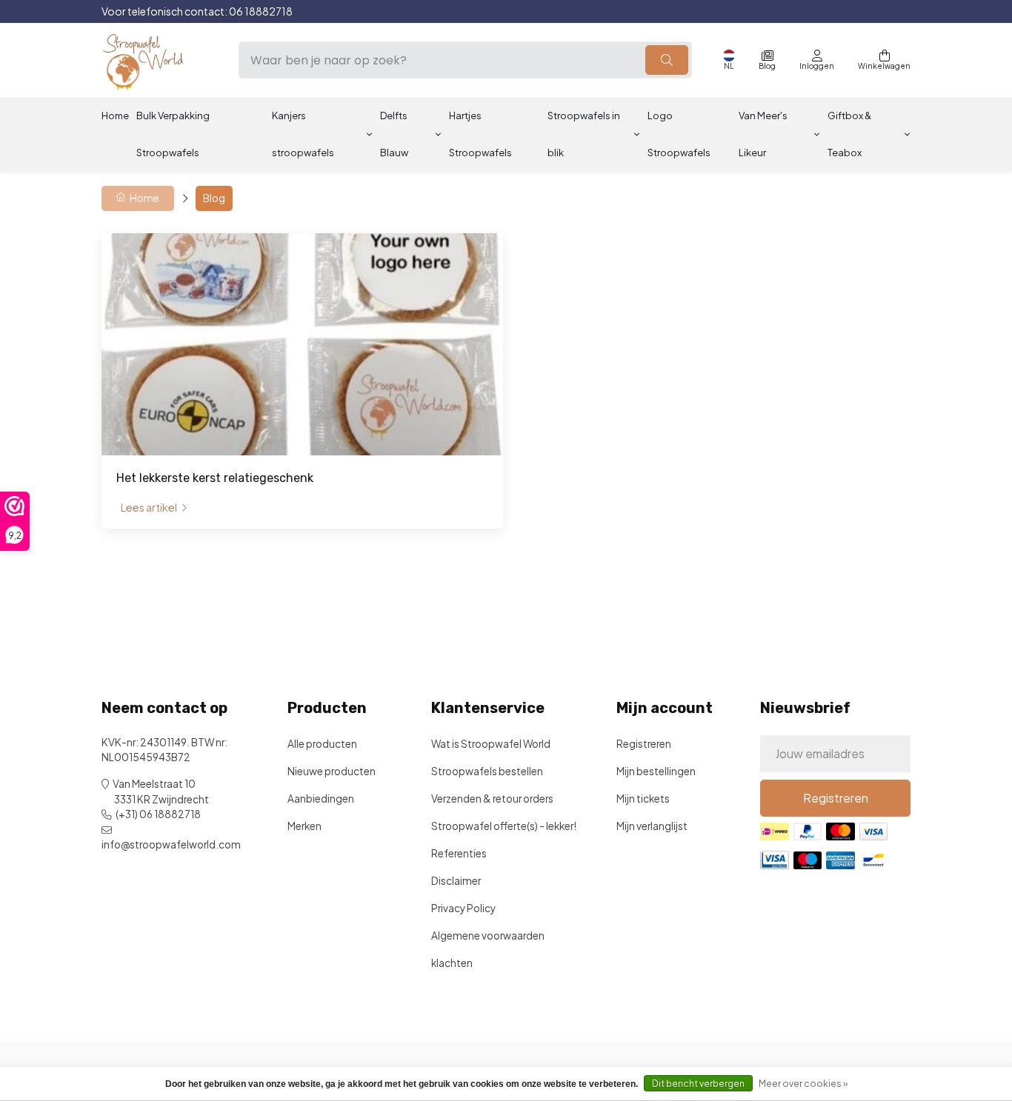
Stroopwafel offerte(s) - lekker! (503, 826)
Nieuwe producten (331, 771)
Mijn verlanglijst (652, 826)
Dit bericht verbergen (698, 1083)
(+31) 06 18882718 (158, 814)
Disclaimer (456, 880)
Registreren (643, 743)
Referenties (459, 853)
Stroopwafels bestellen (487, 771)
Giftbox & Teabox (849, 134)
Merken (304, 826)
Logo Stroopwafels (679, 134)
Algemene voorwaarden (488, 935)
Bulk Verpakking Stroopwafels (173, 134)
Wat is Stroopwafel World (490, 743)
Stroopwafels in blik (583, 134)
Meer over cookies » (803, 1083)
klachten (452, 963)
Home (115, 115)
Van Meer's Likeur (763, 134)
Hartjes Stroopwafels (480, 134)
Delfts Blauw (394, 134)
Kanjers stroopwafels (303, 134)
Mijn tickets (643, 798)
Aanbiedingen (320, 798)
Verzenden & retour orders (492, 798)
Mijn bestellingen (656, 771)
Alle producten (322, 743)
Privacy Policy (463, 908)
